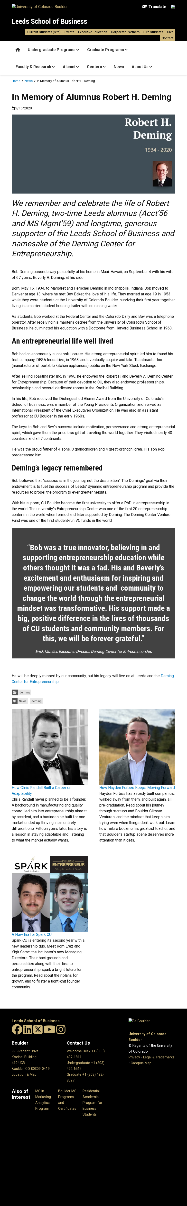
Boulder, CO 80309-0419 (31, 1069)
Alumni (69, 66)
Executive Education (92, 32)
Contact (167, 38)
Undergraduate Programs (51, 49)
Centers (94, 66)
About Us (140, 66)
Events (69, 32)
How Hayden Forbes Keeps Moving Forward (137, 787)
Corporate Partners (125, 32)
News (119, 66)
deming (24, 692)
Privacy (134, 1057)
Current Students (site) (44, 32)
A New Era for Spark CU (32, 934)
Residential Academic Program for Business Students (92, 1103)
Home (16, 81)
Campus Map (141, 1063)
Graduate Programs (105, 49)
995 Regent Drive (25, 1051)
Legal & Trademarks (158, 1057)
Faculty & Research (33, 66)
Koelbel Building (24, 1057)
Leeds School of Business (49, 21)
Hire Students (153, 32)
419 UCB (18, 1063)
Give (170, 32)
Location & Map (24, 1075)
